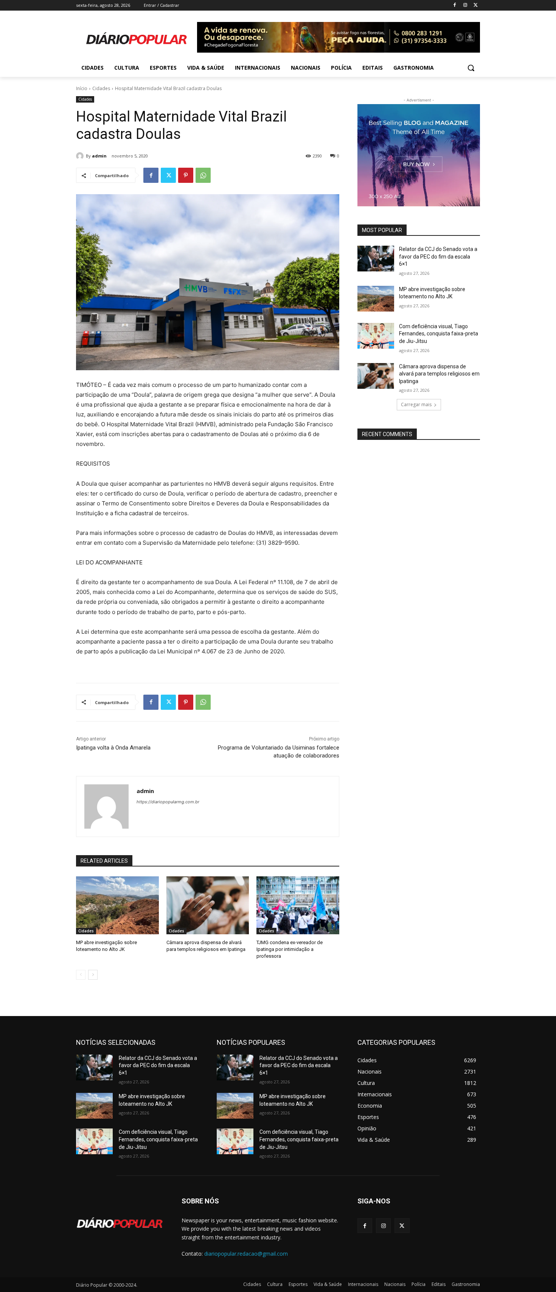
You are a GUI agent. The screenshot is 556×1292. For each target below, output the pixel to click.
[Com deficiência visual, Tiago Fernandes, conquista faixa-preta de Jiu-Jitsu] (375, 336)
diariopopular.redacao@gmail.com (246, 1253)
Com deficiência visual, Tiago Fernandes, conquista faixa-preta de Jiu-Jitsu (438, 333)
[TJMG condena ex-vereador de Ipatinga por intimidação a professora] (297, 905)
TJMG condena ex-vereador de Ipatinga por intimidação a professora (289, 949)
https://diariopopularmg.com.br (168, 801)
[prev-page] (80, 975)
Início (81, 88)
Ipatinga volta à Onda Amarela (113, 747)
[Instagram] (465, 5)
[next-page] (93, 975)
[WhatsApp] (203, 175)
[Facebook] (454, 5)
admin (99, 156)
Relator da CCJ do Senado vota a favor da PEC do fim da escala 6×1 (438, 256)
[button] (471, 68)
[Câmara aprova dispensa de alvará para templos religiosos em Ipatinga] (207, 905)
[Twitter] (475, 5)
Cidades (101, 88)
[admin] (81, 156)
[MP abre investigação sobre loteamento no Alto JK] (117, 905)
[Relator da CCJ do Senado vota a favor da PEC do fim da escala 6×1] (375, 258)
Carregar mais (416, 404)
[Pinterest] (185, 175)
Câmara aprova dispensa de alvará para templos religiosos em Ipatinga (439, 373)
